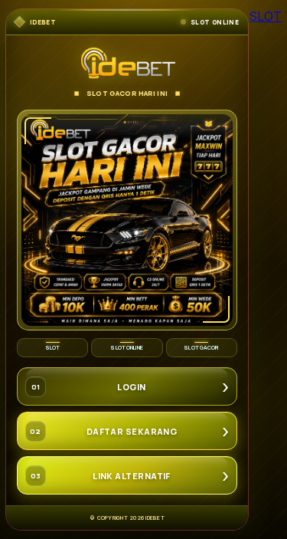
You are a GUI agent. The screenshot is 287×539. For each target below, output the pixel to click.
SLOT (265, 16)
